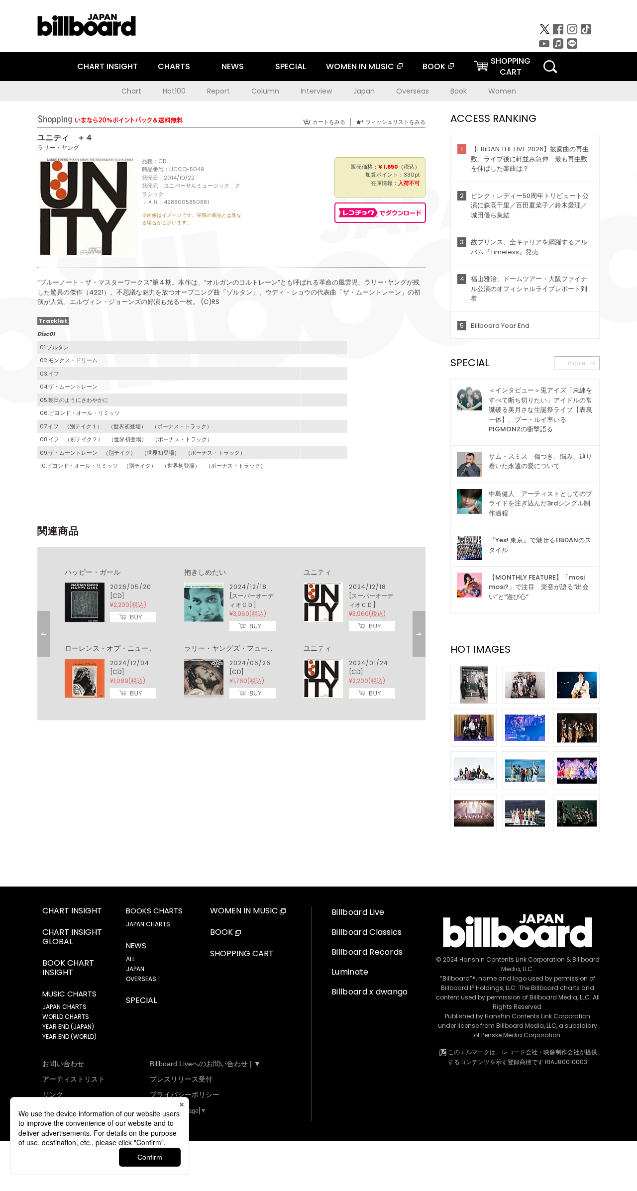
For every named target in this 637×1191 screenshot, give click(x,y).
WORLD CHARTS (65, 1016)
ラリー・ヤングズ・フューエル (233, 648)
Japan (364, 91)
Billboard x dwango (369, 991)
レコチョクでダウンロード (380, 212)
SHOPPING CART (242, 954)
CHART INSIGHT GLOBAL (72, 937)
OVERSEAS (141, 979)
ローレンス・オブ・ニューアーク (117, 648)
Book (458, 91)
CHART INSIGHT (107, 66)
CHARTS (174, 66)
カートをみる (329, 122)
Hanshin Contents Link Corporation (512, 959)
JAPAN (135, 969)
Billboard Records (367, 952)
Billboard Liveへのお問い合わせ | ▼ (205, 1064)
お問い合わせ (63, 1064)
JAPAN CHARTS (64, 1006)
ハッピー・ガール (92, 572)
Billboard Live (357, 912)
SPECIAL (290, 66)
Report (218, 91)
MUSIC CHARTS (69, 994)
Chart (131, 91)
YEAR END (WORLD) (69, 1036)
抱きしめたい (205, 572)
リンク (52, 1094)
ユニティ (317, 572)
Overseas (412, 91)
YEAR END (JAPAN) (68, 1026)
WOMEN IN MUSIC (360, 66)
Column (265, 91)
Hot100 (174, 91)
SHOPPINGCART (511, 66)
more (577, 363)
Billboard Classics (366, 932)
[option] (231, 633)
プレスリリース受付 (181, 1079)
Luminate (350, 972)
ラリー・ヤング (58, 147)
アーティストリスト (73, 1079)
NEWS (232, 66)
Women (502, 91)
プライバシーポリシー (184, 1094)
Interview (316, 91)
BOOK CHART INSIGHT (68, 968)
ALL (130, 959)
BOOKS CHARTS (154, 910)
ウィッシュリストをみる (395, 122)
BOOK (434, 66)
